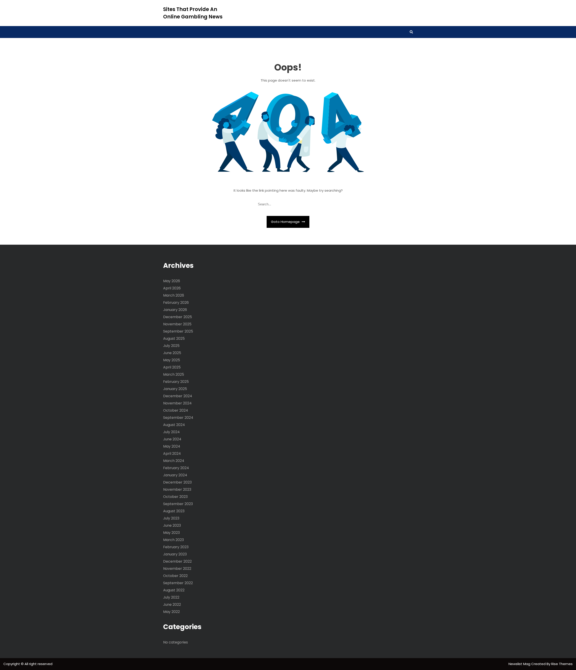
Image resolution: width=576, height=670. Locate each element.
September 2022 (178, 583)
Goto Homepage (286, 221)
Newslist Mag (519, 663)
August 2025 (174, 338)
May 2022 (171, 611)
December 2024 (177, 396)
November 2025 (177, 324)
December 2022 (177, 561)
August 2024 (174, 424)
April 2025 (172, 367)
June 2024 (172, 439)
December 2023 (177, 482)
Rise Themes (562, 663)
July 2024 (171, 432)
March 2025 (173, 374)
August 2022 (173, 590)
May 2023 (171, 532)
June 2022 (172, 604)
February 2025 (176, 381)
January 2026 (175, 309)
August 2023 (173, 511)
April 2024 (172, 453)
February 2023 (176, 547)
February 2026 (176, 302)
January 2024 (175, 475)
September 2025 (178, 331)
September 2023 (178, 503)
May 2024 (171, 446)
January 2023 (175, 554)
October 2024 (175, 410)
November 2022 (177, 568)
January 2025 (175, 388)
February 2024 (176, 467)
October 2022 (175, 575)
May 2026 (171, 281)
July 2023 (171, 518)
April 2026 (172, 288)
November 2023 (177, 489)
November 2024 (177, 403)
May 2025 (171, 360)
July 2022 (171, 597)
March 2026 (173, 295)
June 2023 (172, 525)
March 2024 (173, 460)
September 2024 (178, 417)
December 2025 (177, 316)
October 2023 (175, 496)
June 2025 (172, 352)
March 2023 (173, 539)
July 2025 (171, 345)
